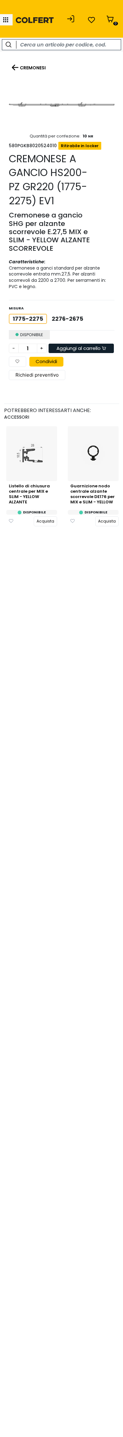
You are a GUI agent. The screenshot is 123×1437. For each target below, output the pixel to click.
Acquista (45, 521)
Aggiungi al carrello (79, 348)
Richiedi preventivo (37, 375)
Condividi (46, 361)
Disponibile (34, 512)
